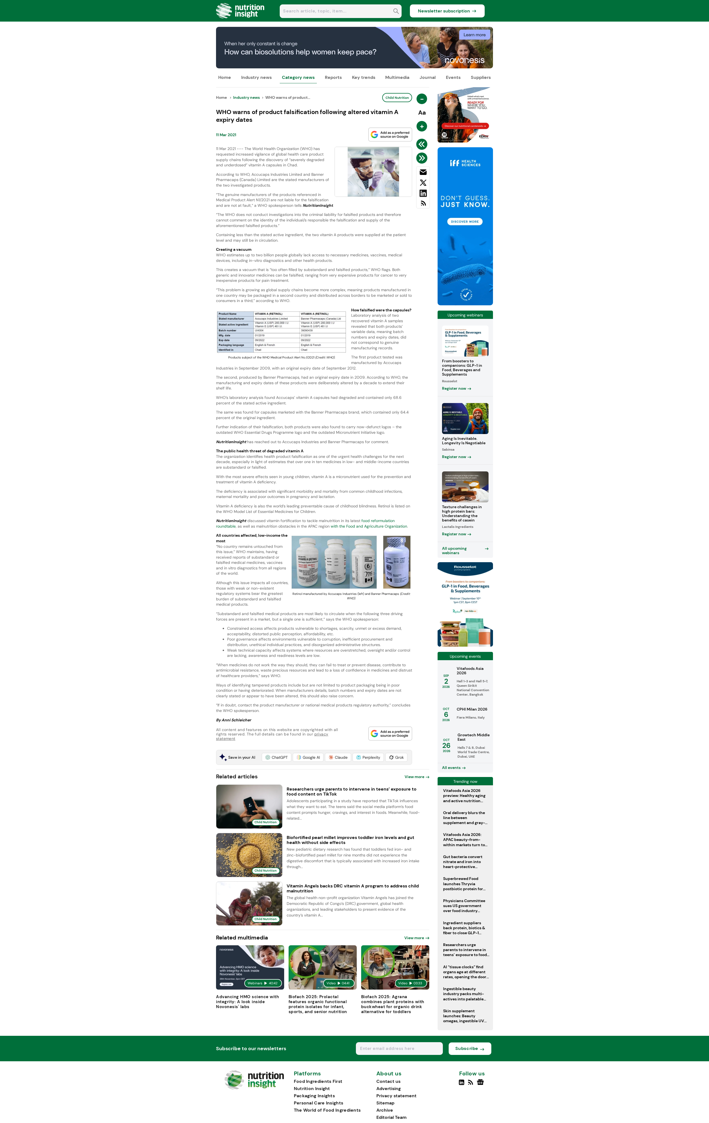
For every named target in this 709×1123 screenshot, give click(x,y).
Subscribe (466, 1048)
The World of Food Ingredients (327, 1110)
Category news (298, 77)
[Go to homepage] (254, 1088)
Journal (428, 77)
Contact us (388, 1081)
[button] (276, 757)
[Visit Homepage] (240, 20)
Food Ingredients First (318, 1081)
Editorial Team (391, 1117)
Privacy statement (396, 1095)
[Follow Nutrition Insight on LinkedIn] (461, 1084)
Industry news (256, 77)
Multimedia (397, 77)
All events (451, 767)
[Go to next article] (422, 158)
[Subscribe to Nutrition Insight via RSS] (423, 205)
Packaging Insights (314, 1095)
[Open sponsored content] (354, 66)
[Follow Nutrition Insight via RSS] (471, 1084)
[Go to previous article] (422, 144)
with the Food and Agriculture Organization (369, 526)
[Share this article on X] (423, 184)
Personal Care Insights (318, 1103)
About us (389, 1073)
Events (453, 77)
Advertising (388, 1088)
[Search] (396, 12)
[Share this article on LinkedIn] (423, 194)
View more (414, 777)
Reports (333, 77)
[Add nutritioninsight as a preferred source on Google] (390, 134)
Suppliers (481, 77)
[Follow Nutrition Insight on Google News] (481, 1084)
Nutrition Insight (312, 1088)
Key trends (363, 77)
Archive (384, 1110)
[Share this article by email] (423, 173)
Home (224, 77)
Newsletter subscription (444, 11)
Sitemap (385, 1103)
